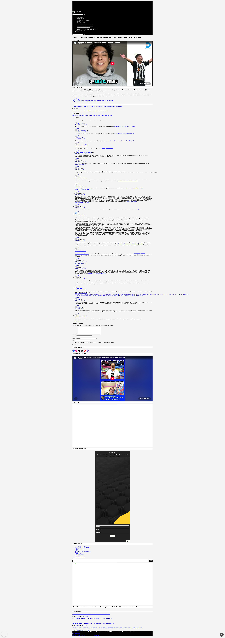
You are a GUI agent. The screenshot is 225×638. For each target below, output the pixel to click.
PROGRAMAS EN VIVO (80, 557)
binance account (80, 315)
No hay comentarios (84, 630)
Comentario (75, 333)
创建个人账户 (80, 123)
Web (73, 340)
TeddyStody (79, 288)
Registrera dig (80, 137)
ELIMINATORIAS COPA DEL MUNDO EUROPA (87, 29)
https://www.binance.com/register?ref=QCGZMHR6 (124, 126)
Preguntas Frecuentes (122, 631)
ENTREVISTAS (78, 548)
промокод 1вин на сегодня (80, 164)
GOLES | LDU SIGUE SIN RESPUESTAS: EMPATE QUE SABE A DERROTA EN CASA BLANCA (93, 623)
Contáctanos (91, 631)
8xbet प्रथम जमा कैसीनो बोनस (82, 144)
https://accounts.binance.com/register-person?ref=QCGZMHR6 (121, 140)
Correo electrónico (76, 338)
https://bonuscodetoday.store (81, 263)
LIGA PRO (77, 552)
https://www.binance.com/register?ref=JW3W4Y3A (123, 133)
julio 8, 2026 (76, 630)
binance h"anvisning (81, 130)
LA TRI (76, 550)
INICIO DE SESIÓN (79, 17)
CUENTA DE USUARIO (80, 30)
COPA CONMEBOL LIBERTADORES (85, 24)
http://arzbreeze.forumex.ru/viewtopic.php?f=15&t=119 (99, 273)
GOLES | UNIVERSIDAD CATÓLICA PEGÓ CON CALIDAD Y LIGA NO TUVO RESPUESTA (92, 618)
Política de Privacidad (110, 631)
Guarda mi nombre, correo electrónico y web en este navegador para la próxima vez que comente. (94, 342)
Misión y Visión (99, 631)
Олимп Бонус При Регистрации (84, 152)
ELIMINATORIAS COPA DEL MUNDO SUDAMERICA (88, 28)
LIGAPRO (79, 23)
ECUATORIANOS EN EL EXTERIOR (82, 547)
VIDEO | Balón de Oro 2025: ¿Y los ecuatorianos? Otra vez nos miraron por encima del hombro (92, 100)
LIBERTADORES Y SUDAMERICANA (83, 551)
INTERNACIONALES (79, 549)
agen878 (79, 307)
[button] (72, 13)
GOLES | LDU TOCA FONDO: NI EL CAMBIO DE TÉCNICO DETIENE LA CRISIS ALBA (91, 614)
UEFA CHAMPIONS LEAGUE (83, 27)
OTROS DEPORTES (79, 554)
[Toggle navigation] (74, 12)
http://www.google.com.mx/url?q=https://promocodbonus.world (130, 243)
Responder (77, 128)
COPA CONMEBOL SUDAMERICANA (85, 26)
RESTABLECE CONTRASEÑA (83, 20)
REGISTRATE (80, 19)
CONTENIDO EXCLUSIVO (80, 546)
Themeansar (96, 635)
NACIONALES (78, 553)
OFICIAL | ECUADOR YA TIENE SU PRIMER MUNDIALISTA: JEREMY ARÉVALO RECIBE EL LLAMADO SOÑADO (97, 106)
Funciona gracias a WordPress (79, 635)
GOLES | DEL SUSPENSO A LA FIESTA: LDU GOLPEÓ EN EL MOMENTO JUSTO (90, 110)
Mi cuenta (77, 31)
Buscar (74, 558)
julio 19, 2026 (77, 616)
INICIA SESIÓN (80, 18)
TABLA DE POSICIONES (80, 22)
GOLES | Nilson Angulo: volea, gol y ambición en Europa (85, 101)
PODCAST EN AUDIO (79, 555)
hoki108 (78, 299)
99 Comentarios (84, 616)
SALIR (78, 21)
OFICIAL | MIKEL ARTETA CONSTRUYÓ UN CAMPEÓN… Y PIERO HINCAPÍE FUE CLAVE (92, 115)
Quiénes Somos (133, 631)
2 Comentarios (84, 620)
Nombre (74, 336)
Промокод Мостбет (138, 209)
